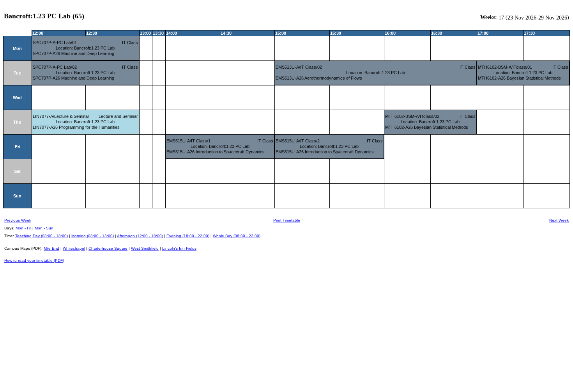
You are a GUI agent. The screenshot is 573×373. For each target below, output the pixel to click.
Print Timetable (286, 220)
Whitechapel (74, 248)
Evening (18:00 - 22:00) (187, 236)
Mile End (51, 248)
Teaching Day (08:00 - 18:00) (41, 236)
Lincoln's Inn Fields (179, 248)
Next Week (559, 220)
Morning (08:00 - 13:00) (92, 236)
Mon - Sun (44, 228)
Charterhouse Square (107, 248)
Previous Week (17, 220)
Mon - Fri (23, 228)
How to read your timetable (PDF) (34, 260)
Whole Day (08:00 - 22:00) (236, 236)
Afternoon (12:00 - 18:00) (140, 236)
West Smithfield (145, 248)
